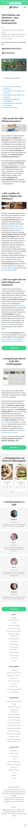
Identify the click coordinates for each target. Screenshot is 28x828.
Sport (3, 422)
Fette (20, 226)
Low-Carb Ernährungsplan (14, 720)
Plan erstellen (14, 348)
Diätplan (14, 704)
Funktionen (14, 683)
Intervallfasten (21, 305)
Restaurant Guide (14, 655)
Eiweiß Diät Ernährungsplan (14, 707)
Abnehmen (14, 670)
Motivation (4, 424)
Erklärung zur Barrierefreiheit (14, 764)
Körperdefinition (14, 678)
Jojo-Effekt (20, 165)
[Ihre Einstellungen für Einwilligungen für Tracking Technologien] (25, 825)
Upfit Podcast (14, 641)
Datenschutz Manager (14, 770)
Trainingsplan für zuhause (14, 725)
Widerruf (14, 778)
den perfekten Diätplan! (10, 270)
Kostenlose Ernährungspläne (14, 689)
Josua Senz (4, 34)
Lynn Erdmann (5, 30)
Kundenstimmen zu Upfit (10, 107)
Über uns (14, 622)
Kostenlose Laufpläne (14, 736)
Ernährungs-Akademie (14, 638)
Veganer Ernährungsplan (14, 731)
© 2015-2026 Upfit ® (14, 787)
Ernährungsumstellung (14, 714)
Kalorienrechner (14, 647)
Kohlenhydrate (9, 226)
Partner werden (14, 756)
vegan (14, 265)
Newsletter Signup (13, 753)
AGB (14, 772)
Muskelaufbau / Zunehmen (14, 675)
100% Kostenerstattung (14, 625)
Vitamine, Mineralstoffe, (17, 228)
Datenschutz (14, 767)
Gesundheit (9, 422)
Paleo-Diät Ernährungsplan (14, 722)
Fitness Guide (14, 658)
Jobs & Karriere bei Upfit (14, 761)
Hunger (24, 144)
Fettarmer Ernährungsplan (14, 717)
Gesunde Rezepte (14, 644)
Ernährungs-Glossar (14, 652)
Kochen (21, 422)
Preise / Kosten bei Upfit (14, 681)
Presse (14, 759)
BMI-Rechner (14, 649)
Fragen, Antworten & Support (14, 631)
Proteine (16, 226)
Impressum (14, 775)
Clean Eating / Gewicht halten (14, 672)
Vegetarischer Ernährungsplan (14, 733)
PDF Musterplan (14, 686)
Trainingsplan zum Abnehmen (14, 728)
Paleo (12, 268)
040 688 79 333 (14, 750)
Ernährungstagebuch (14, 692)
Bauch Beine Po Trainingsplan (14, 701)
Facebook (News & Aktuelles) (13, 810)
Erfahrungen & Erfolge (13, 628)
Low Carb (4, 268)
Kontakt (14, 660)
